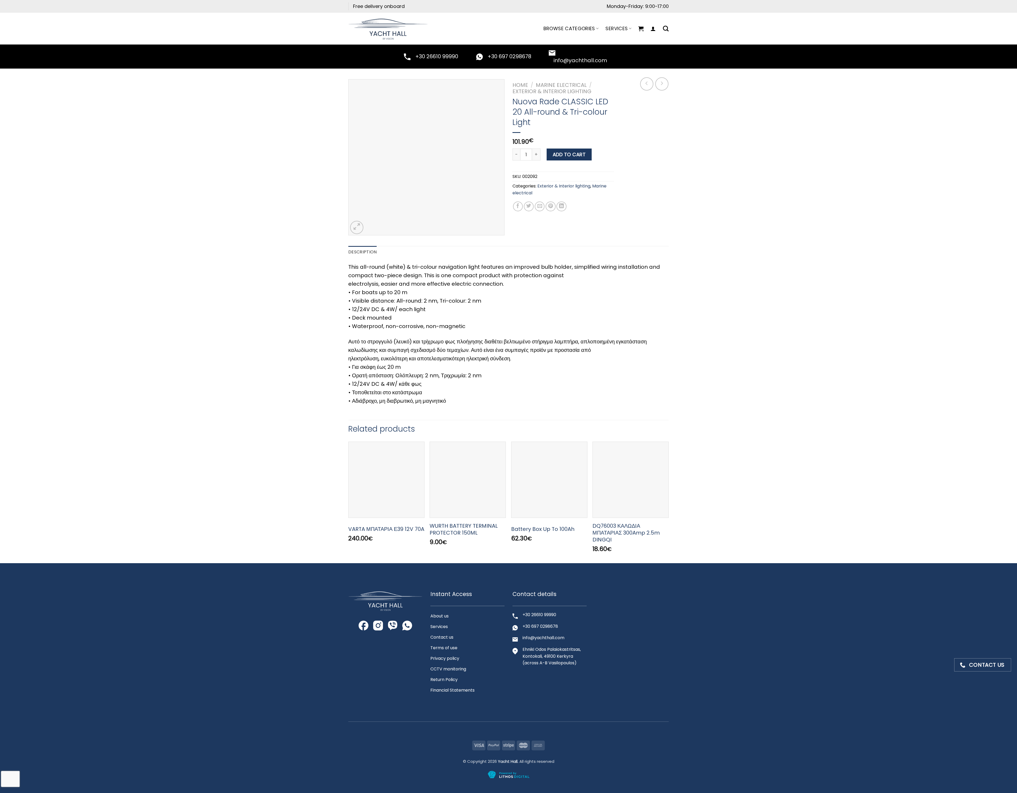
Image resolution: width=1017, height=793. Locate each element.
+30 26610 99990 (436, 56)
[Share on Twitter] (529, 206)
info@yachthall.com (580, 60)
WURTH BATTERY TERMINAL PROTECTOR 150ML (464, 529)
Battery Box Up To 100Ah (542, 529)
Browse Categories (569, 28)
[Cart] (641, 28)
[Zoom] (356, 227)
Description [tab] (362, 252)
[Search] (666, 29)
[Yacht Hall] (388, 28)
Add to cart (569, 154)
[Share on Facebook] (518, 206)
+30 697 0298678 (509, 56)
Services (616, 28)
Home (520, 85)
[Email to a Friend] (540, 206)
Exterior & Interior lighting (551, 91)
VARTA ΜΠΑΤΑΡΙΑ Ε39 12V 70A (386, 529)
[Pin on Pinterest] (551, 206)
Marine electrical (561, 85)
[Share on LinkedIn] (561, 206)
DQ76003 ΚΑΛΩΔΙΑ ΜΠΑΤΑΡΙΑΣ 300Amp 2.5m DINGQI (626, 532)
